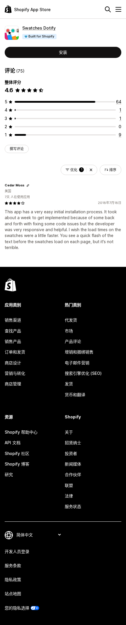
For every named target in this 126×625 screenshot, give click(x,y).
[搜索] (108, 9)
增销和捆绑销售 (79, 351)
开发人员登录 (17, 551)
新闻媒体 (73, 463)
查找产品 (13, 330)
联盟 (69, 485)
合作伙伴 (73, 474)
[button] (91, 170)
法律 (69, 495)
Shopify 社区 (17, 453)
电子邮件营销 (77, 362)
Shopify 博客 (17, 463)
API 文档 (13, 442)
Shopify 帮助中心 (21, 432)
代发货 (71, 319)
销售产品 (13, 341)
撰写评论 (17, 149)
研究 (9, 474)
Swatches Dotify (39, 27)
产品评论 (73, 341)
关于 (69, 432)
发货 (69, 383)
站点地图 (13, 593)
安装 (63, 52)
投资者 (71, 453)
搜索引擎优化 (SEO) (83, 373)
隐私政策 (13, 579)
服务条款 (13, 565)
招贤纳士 (73, 442)
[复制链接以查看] (27, 185)
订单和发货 (15, 351)
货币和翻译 (75, 394)
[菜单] (118, 9)
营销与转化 (15, 373)
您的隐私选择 (17, 607)
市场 (69, 330)
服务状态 (73, 506)
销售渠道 (13, 319)
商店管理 (13, 383)
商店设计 (13, 362)
